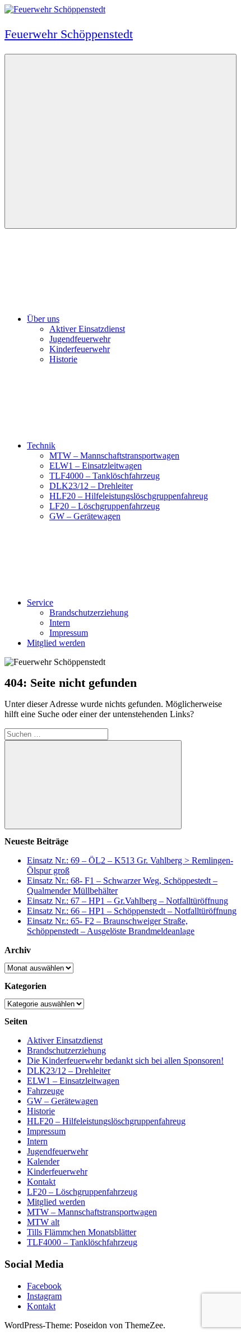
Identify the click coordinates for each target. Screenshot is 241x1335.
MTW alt (43, 1222)
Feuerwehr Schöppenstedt (68, 34)
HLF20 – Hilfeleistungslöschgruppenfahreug (128, 496)
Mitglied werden (56, 643)
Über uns (43, 319)
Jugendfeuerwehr (79, 339)
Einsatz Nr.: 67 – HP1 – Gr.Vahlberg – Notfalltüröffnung (127, 901)
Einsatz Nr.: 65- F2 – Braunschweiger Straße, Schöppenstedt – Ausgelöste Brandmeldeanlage (110, 926)
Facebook (44, 1286)
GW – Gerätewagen (85, 516)
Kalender (43, 1161)
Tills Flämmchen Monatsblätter (81, 1232)
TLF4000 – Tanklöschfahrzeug (104, 476)
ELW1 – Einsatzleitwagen (95, 465)
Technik (41, 445)
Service (40, 602)
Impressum (68, 633)
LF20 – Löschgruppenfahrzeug (104, 506)
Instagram (44, 1296)
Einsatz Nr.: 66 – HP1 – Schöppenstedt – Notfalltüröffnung (132, 911)
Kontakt (41, 1181)
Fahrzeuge (45, 1091)
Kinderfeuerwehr (79, 349)
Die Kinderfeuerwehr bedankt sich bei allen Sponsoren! (125, 1060)
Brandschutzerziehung (88, 612)
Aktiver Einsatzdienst (87, 329)
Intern (59, 622)
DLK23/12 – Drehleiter (91, 486)
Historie (63, 359)
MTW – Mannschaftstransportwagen (114, 455)
